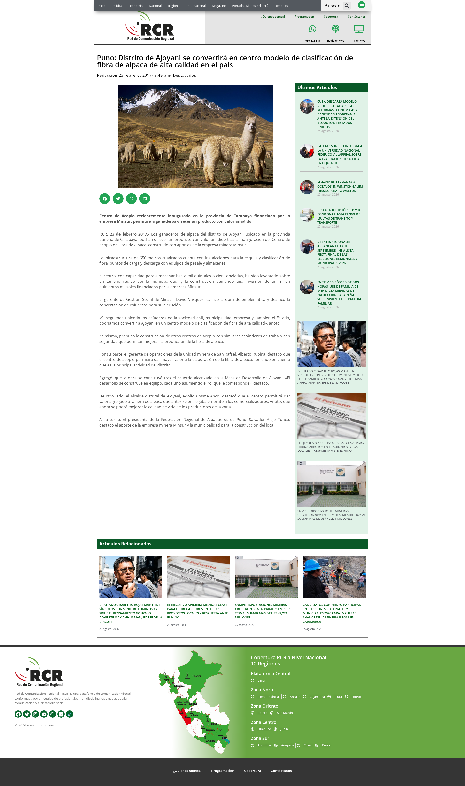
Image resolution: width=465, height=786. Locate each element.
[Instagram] (35, 714)
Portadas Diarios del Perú (250, 5)
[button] (347, 6)
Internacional (196, 5)
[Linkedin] (61, 714)
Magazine (219, 5)
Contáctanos (357, 17)
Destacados (184, 75)
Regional (174, 5)
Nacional (155, 5)
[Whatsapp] (52, 714)
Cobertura (331, 17)
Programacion (304, 17)
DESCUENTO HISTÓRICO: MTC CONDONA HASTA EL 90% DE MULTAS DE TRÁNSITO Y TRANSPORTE (339, 216)
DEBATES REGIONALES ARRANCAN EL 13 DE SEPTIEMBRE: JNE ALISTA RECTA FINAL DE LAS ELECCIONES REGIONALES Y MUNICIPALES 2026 (337, 252)
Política (117, 5)
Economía (135, 5)
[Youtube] (43, 714)
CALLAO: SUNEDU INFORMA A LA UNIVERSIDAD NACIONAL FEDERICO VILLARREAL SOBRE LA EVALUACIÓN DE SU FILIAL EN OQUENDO (339, 154)
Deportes (281, 5)
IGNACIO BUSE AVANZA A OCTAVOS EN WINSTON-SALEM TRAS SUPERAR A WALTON (340, 186)
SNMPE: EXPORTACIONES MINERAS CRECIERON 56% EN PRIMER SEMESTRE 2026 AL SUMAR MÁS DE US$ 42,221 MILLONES (331, 515)
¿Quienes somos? (273, 17)
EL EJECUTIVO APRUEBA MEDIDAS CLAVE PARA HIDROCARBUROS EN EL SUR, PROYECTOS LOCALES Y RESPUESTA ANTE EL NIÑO (330, 447)
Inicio (101, 5)
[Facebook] (18, 714)
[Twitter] (26, 714)
